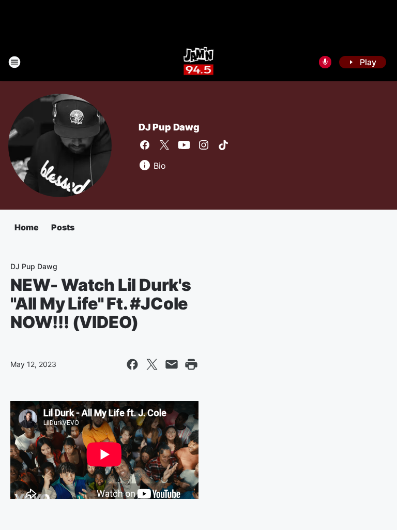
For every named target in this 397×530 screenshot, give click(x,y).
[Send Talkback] (325, 62)
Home (26, 227)
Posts (62, 227)
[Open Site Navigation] (14, 62)
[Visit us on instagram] (203, 145)
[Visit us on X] (164, 145)
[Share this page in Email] (171, 364)
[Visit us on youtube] (184, 145)
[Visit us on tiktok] (223, 145)
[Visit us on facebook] (145, 145)
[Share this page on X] (152, 364)
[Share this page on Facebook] (132, 364)
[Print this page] (191, 364)
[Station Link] (199, 62)
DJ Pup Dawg (169, 127)
